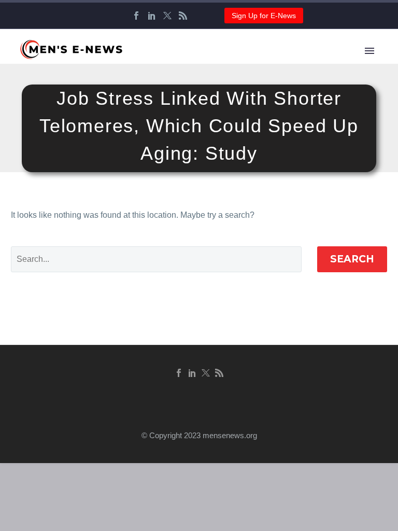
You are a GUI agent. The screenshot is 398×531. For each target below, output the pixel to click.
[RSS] (183, 15)
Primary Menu (369, 51)
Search (352, 259)
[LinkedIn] (152, 15)
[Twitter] (167, 15)
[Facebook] (136, 15)
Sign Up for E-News (264, 15)
